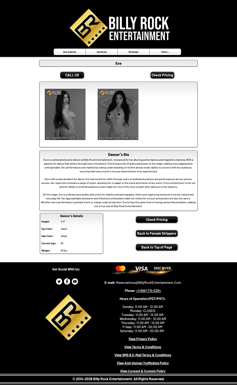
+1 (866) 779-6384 (148, 290)
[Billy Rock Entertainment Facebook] (67, 281)
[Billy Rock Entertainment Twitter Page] (59, 281)
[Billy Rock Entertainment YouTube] (75, 281)
